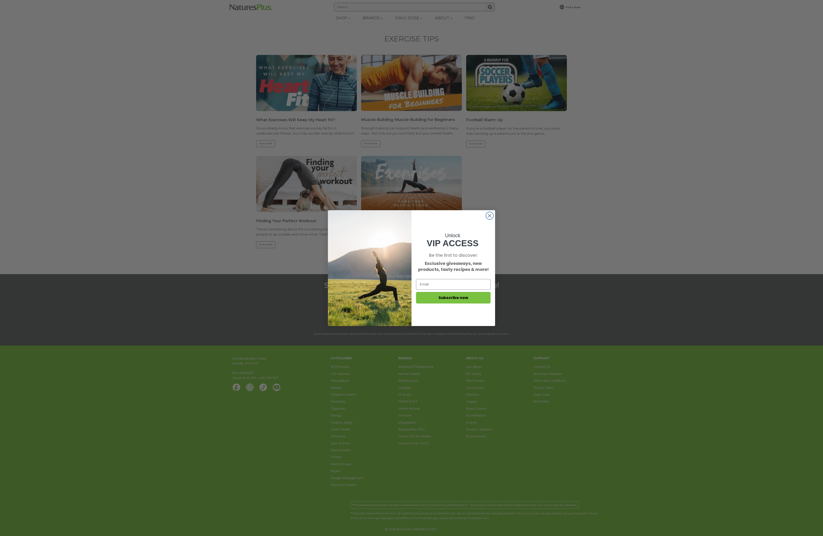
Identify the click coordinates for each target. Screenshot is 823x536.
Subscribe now (453, 297)
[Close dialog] (489, 215)
